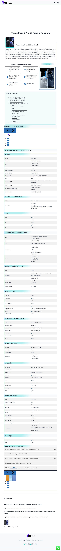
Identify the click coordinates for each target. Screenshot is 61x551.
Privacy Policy (21, 540)
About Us (34, 540)
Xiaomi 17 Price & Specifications (12, 526)
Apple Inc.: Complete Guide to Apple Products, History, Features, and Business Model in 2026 (26, 517)
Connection (14, 118)
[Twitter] (28, 544)
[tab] (8, 138)
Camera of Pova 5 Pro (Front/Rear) (19, 110)
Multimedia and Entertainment (18, 114)
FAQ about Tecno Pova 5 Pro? (16, 122)
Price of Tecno (13, 468)
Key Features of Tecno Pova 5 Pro (17, 100)
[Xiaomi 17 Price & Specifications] (6, 522)
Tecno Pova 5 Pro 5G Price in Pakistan (16, 97)
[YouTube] (33, 544)
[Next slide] (13, 473)
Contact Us (40, 540)
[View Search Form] (58, 2)
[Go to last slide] (7, 473)
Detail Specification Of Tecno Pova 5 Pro (19, 103)
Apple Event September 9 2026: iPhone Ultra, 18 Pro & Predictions (19, 508)
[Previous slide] (7, 130)
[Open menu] (54, 2)
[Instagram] (30, 544)
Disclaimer (28, 540)
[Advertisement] (30, 16)
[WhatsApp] (36, 544)
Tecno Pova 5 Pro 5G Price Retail (17, 98)
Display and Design (16, 119)
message (14, 121)
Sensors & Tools (15, 113)
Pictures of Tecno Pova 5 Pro (16, 102)
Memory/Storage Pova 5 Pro (18, 111)
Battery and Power (16, 116)
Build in (13, 105)
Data (13, 108)
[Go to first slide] (13, 130)
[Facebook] (25, 544)
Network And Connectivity (17, 106)
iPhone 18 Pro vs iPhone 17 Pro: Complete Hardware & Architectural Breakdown (23, 504)
